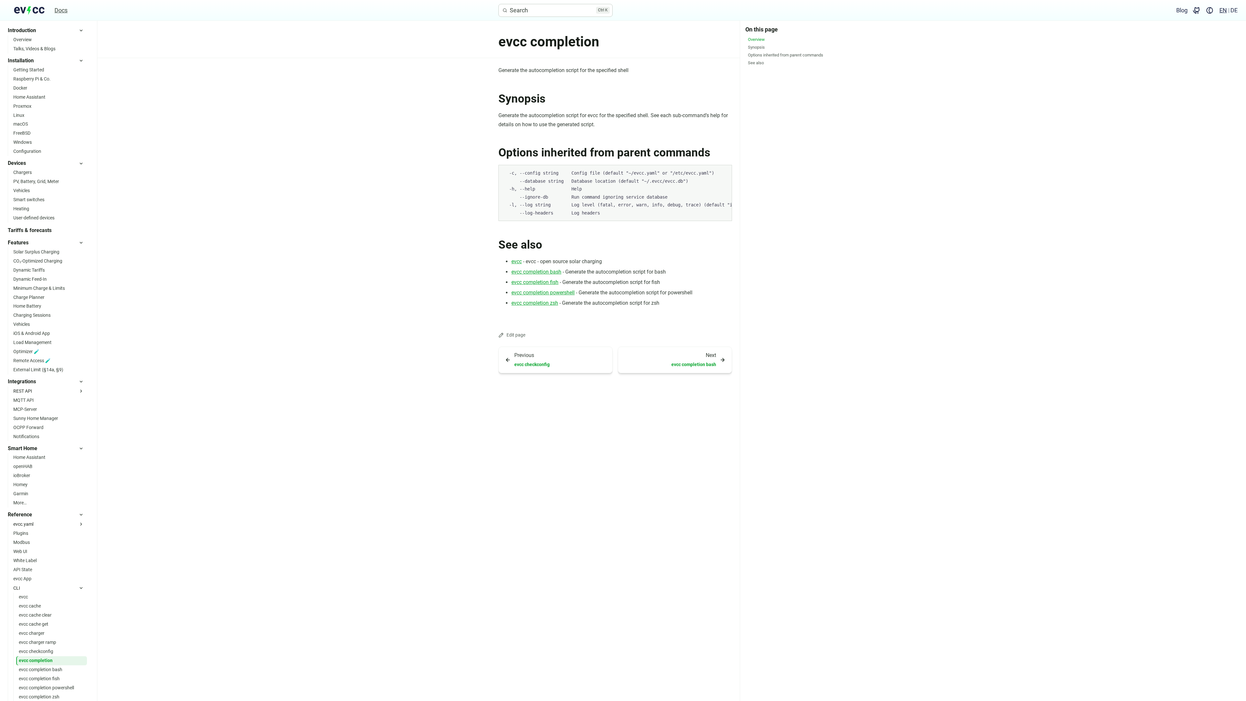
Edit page (516, 335)
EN (1223, 10)
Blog (1182, 10)
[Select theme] (1209, 10)
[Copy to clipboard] (724, 172)
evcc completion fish (534, 282)
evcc (516, 261)
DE (1234, 10)
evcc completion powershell (543, 292)
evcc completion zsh (534, 303)
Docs (61, 10)
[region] (615, 193)
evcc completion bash (536, 272)
